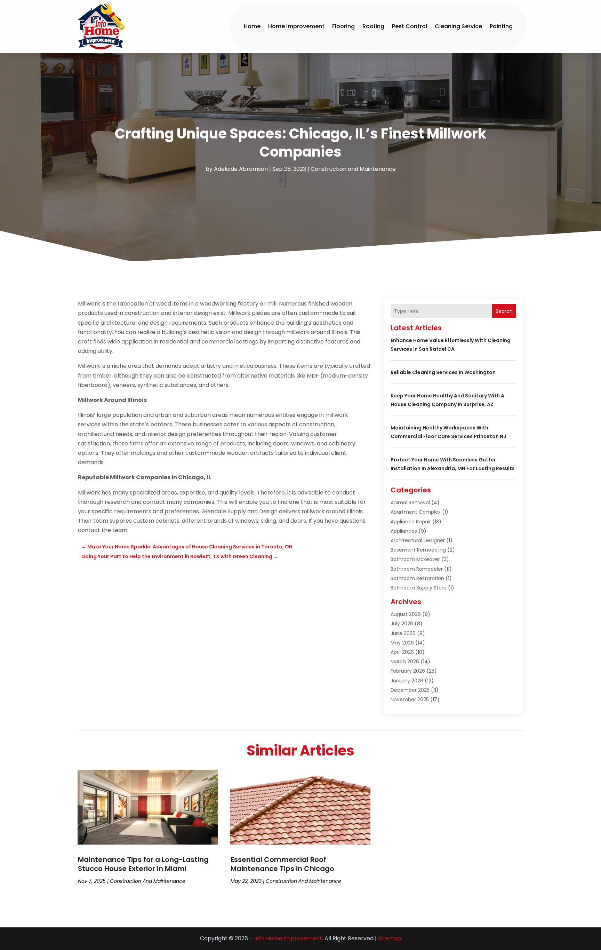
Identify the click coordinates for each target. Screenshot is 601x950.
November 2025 (410, 699)
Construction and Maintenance (353, 169)
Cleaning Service (458, 26)
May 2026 (402, 642)
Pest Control (409, 26)
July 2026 (402, 623)
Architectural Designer (418, 540)
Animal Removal (410, 502)
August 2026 (406, 614)
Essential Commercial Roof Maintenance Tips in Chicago (282, 864)
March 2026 (405, 661)
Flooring (343, 26)
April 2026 (402, 652)
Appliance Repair (411, 521)
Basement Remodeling (418, 549)
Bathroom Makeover (415, 559)
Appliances (404, 531)
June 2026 (403, 633)
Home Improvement (296, 26)
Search (504, 311)
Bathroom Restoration (417, 578)
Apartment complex (416, 511)
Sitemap (389, 938)
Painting (501, 26)
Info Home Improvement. (288, 938)
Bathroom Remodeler (417, 568)
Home (252, 26)
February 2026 (408, 670)
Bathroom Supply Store (419, 587)
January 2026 (407, 680)
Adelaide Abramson (241, 169)
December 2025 (410, 690)
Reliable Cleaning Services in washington (443, 372)
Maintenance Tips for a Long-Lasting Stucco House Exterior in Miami (143, 864)
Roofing (373, 26)
